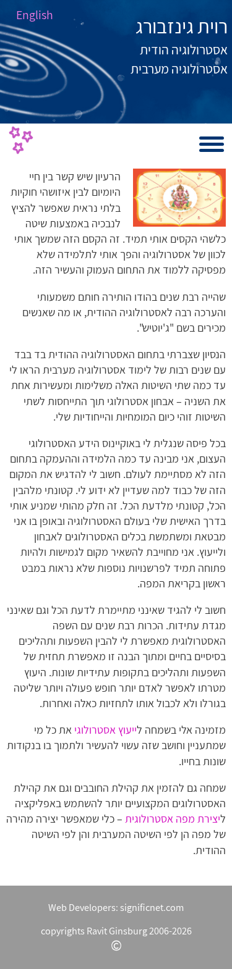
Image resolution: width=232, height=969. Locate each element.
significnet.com (152, 907)
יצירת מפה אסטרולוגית (172, 819)
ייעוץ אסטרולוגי (105, 730)
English (34, 15)
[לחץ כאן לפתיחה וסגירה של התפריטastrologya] (116, 144)
